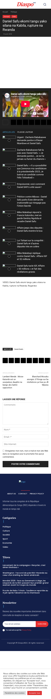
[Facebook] (13, 122)
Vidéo (14, 16)
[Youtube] (41, 647)
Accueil (5, 12)
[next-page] (47, 132)
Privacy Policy (26, 630)
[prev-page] (43, 132)
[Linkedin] (43, 122)
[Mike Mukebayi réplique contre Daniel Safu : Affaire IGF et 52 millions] (9, 256)
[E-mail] (47, 360)
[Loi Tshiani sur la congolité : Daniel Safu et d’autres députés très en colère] (9, 243)
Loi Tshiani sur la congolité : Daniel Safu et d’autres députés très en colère (30, 243)
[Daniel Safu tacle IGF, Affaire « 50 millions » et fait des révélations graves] (9, 268)
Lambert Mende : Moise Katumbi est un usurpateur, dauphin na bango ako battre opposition (13, 382)
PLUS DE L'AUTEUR (25, 132)
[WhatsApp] (25, 122)
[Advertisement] (25, 62)
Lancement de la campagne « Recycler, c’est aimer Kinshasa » (24, 566)
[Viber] (31, 122)
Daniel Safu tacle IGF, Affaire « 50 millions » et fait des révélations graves (31, 268)
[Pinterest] (37, 122)
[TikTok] (22, 647)
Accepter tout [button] (34, 693)
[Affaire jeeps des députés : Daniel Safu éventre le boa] (9, 230)
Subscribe (42, 624)
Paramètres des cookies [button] (14, 693)
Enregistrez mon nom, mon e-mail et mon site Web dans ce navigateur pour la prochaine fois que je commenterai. (25, 454)
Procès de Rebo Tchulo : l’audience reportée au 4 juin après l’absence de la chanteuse (25, 591)
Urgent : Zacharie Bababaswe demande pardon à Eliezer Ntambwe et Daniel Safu (31, 140)
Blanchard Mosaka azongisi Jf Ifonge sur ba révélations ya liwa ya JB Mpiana (37, 380)
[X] (19, 122)
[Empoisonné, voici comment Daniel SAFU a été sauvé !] (9, 187)
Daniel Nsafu (18, 349)
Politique (14, 12)
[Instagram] (16, 647)
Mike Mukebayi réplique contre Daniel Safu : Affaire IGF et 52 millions (32, 256)
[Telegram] (41, 360)
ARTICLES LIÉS (9, 132)
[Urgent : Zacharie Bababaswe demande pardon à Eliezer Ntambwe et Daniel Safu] (9, 140)
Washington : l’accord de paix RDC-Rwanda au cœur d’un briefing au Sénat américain (25, 574)
